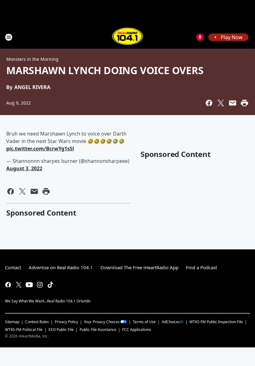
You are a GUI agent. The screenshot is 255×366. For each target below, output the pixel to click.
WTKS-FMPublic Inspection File (216, 321)
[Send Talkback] (200, 37)
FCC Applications (136, 329)
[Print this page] (244, 103)
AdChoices (171, 321)
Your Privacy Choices (102, 321)
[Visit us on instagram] (40, 284)
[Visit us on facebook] (8, 284)
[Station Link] (127, 37)
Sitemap (12, 321)
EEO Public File (61, 329)
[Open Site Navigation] (8, 37)
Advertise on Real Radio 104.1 (61, 267)
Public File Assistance (98, 329)
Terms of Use (144, 321)
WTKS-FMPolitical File (24, 329)
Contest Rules (37, 321)
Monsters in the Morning (32, 59)
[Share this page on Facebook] (209, 103)
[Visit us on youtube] (29, 284)
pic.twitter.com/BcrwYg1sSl (40, 148)
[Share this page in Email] (232, 103)
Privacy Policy (66, 321)
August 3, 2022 (24, 168)
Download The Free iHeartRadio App (139, 267)
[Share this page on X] (220, 103)
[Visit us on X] (18, 284)
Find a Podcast (201, 267)
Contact (13, 267)
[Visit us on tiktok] (50, 284)
